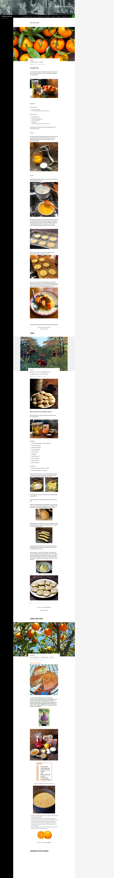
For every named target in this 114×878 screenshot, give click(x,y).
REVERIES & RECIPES (7, 16)
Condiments (32, 655)
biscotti (32, 618)
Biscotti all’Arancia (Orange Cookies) (40, 373)
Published (58, 16)
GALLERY (49, 327)
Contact (69, 16)
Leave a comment (42, 64)
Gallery (53, 16)
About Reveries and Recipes (27, 16)
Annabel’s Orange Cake (42, 657)
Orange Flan (36, 62)
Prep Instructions (40, 16)
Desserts (31, 60)
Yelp (47, 328)
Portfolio (42, 328)
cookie (37, 618)
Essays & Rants (47, 16)
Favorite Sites (64, 16)
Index (35, 16)
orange (32, 333)
